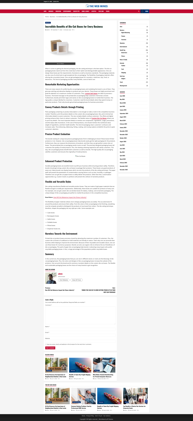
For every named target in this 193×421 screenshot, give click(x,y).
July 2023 (122, 145)
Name (47, 326)
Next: (98, 290)
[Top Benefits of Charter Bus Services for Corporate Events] (135, 396)
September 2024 (124, 113)
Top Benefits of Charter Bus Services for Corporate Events (134, 407)
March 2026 (123, 103)
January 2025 (123, 110)
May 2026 (122, 99)
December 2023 (124, 131)
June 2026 (122, 96)
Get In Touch (98, 416)
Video (146, 11)
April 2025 (122, 106)
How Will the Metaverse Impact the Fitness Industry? (69, 197)
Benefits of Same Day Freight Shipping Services (79, 375)
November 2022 (124, 170)
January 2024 (123, 127)
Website (47, 338)
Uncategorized (123, 86)
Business (51, 11)
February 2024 (123, 124)
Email (47, 332)
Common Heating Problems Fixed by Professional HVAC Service (81, 407)
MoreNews (102, 419)
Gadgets (123, 78)
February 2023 (123, 163)
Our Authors (106, 416)
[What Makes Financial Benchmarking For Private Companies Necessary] (104, 365)
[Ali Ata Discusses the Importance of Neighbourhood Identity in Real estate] (56, 365)
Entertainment (67, 11)
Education (58, 11)
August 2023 (123, 141)
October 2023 (123, 138)
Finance (123, 36)
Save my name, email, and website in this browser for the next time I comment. (69, 344)
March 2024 (123, 120)
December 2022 (124, 166)
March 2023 (123, 159)
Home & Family (85, 11)
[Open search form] (138, 11)
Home (83, 416)
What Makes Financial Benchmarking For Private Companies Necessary (103, 375)
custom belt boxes (91, 93)
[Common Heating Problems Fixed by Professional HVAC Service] (83, 396)
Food (122, 69)
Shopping (123, 72)
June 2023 (122, 148)
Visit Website (64, 280)
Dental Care (124, 52)
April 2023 (122, 155)
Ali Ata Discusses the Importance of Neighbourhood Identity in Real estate (55, 375)
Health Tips (76, 11)
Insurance (123, 39)
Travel (107, 11)
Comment (48, 305)
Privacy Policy (90, 416)
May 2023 (122, 152)
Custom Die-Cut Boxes (99, 118)
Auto (45, 11)
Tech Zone (101, 11)
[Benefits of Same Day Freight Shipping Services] (80, 365)
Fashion (123, 65)
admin (48, 30)
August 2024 (123, 117)
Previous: (59, 289)
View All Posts (76, 280)
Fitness (123, 56)
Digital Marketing (125, 32)
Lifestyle (93, 11)
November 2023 (124, 134)
